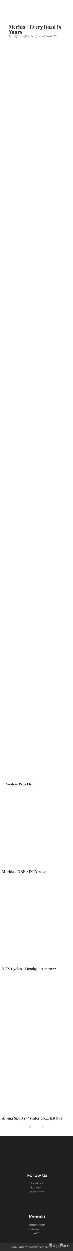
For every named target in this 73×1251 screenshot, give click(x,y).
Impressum (37, 1225)
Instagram (37, 1192)
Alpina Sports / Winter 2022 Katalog (32, 1117)
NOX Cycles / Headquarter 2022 (29, 968)
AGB (37, 1233)
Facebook (37, 1183)
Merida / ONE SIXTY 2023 (24, 871)
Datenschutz (37, 1229)
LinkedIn (37, 1187)
